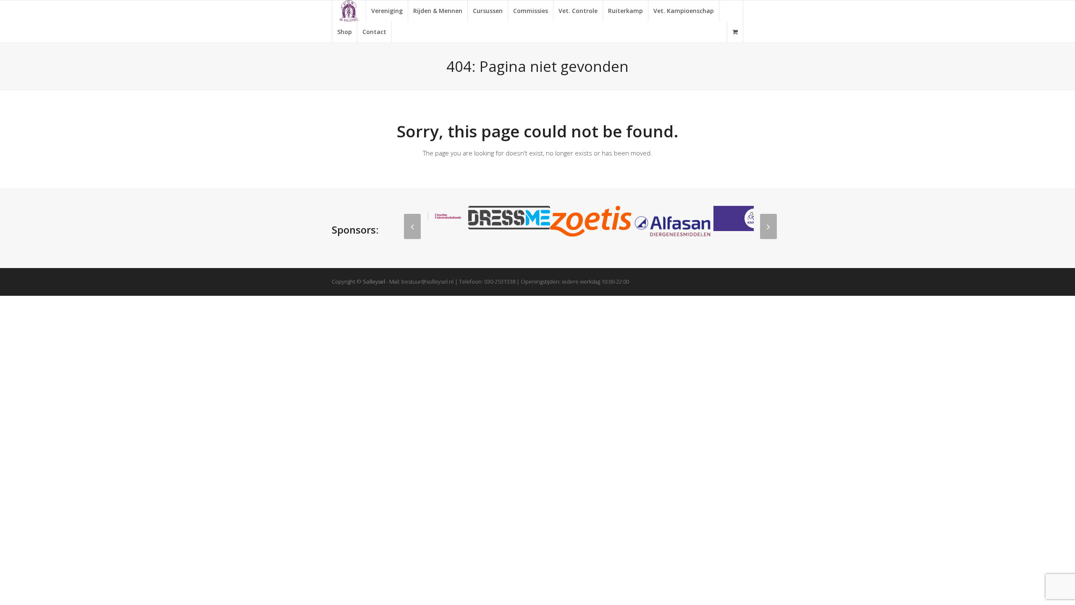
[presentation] (412, 226)
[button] (735, 31)
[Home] (349, 10)
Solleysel (374, 281)
